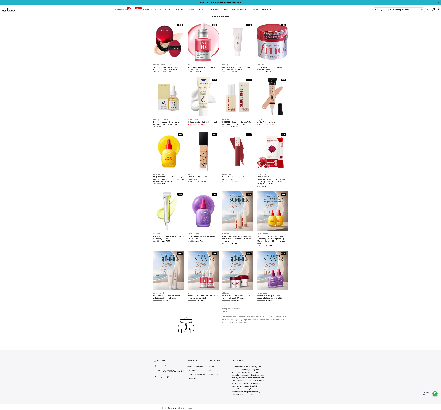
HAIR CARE (190, 10)
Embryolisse (193, 119)
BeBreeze (136, 10)
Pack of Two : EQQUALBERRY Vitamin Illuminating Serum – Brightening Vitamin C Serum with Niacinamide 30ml (271, 239)
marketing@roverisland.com (168, 366)
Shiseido (260, 64)
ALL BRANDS (254, 10)
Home (211, 367)
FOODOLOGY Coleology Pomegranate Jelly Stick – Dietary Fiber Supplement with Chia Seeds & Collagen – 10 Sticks (272, 180)
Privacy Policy (192, 370)
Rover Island (158, 293)
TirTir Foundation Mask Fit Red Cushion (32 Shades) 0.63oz (165, 68)
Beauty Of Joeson (229, 64)
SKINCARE (201, 10)
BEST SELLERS (178, 10)
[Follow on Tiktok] (168, 377)
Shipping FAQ (192, 378)
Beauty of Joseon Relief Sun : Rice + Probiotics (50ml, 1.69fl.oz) (237, 68)
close (2, 2)
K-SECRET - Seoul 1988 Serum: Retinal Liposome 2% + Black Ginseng (237, 123)
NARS (190, 174)
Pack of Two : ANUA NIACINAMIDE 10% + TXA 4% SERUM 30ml (203, 297)
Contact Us (214, 374)
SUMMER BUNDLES (149, 10)
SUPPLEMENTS (266, 10)
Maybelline (226, 174)
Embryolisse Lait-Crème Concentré (202, 122)
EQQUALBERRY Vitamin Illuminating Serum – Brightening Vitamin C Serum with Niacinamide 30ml (168, 179)
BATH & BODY (214, 10)
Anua (190, 64)
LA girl (259, 119)
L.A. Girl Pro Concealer (266, 122)
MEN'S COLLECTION (239, 10)
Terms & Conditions (195, 367)
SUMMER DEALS (165, 10)
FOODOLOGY (262, 174)
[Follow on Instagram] (161, 377)
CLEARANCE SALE (123, 10)
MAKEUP (225, 10)
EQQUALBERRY (159, 174)
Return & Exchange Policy (197, 374)
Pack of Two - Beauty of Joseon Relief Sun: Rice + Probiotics (166, 297)
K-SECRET (226, 119)
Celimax (156, 234)
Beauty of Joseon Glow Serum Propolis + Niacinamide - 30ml (166, 123)
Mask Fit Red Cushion (162, 64)
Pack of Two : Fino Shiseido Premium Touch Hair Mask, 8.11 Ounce (237, 297)
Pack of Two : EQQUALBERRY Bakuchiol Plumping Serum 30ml (270, 297)
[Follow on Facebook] (155, 377)
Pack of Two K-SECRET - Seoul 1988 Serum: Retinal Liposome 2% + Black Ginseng (237, 238)
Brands (212, 370)
